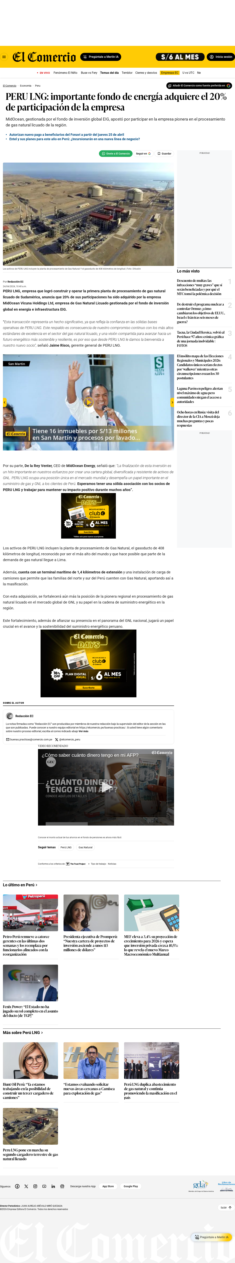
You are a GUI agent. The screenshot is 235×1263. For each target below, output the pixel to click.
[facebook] (17, 1186)
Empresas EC (169, 72)
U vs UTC (188, 72)
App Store (108, 1186)
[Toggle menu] (4, 57)
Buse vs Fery (89, 72)
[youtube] (44, 1186)
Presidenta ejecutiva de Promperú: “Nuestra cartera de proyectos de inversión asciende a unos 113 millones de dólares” (91, 943)
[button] (106, 787)
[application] (106, 787)
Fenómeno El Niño (65, 72)
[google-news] (62, 1186)
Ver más (83, 731)
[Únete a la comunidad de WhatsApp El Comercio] (116, 153)
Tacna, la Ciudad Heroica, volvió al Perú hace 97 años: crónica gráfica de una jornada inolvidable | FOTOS (201, 339)
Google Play (131, 1186)
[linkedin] (53, 1186)
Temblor (127, 72)
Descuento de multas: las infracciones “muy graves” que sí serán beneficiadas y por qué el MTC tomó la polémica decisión (199, 287)
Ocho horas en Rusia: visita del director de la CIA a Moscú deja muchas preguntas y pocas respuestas (198, 418)
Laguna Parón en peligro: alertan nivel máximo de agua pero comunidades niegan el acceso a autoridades (200, 395)
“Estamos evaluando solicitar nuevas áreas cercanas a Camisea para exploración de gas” (89, 1089)
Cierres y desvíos (146, 72)
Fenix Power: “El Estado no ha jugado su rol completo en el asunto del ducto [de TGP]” (30, 1011)
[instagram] (35, 1186)
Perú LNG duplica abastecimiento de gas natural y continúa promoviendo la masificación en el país (150, 1091)
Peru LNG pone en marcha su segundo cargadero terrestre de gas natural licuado (30, 1154)
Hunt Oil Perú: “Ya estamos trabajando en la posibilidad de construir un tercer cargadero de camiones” (28, 1091)
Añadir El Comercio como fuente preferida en (199, 85)
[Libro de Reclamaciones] (226, 1186)
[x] (26, 1186)
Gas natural (85, 847)
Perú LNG (66, 847)
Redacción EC (16, 281)
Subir (224, 1207)
